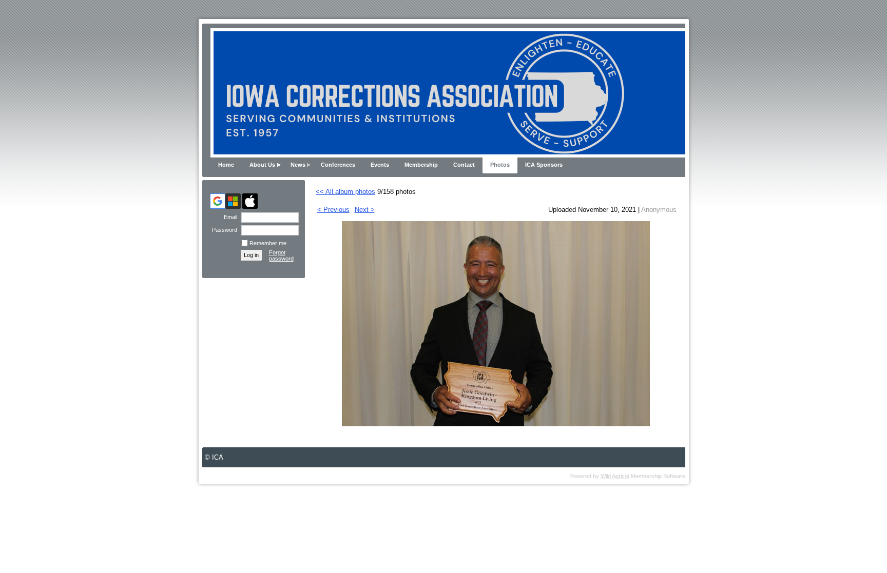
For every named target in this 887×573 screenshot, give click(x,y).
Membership (421, 165)
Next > (365, 209)
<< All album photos (345, 191)
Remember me (267, 243)
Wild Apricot (615, 476)
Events (380, 165)
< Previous (333, 209)
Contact (464, 165)
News (298, 165)
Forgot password (281, 255)
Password (222, 230)
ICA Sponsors (544, 165)
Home (226, 165)
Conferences (338, 165)
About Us (262, 165)
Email (228, 217)
